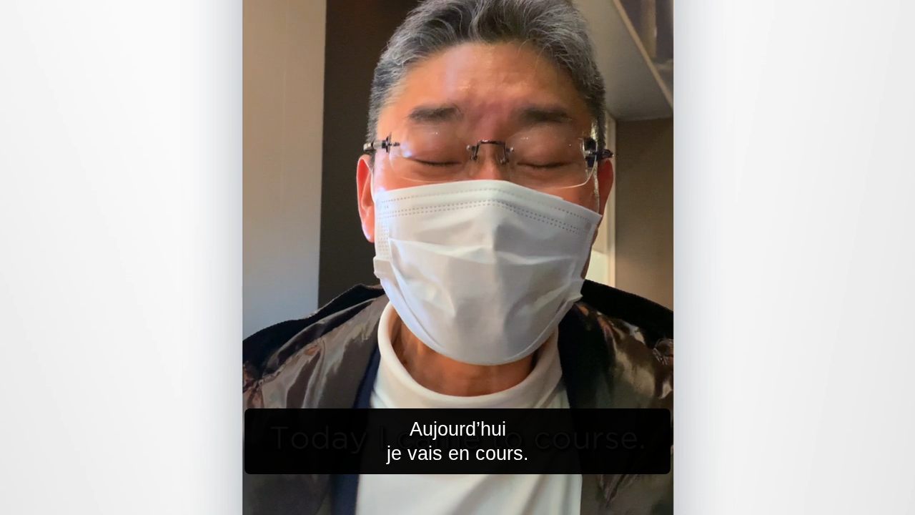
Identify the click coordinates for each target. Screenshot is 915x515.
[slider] (486, 501)
